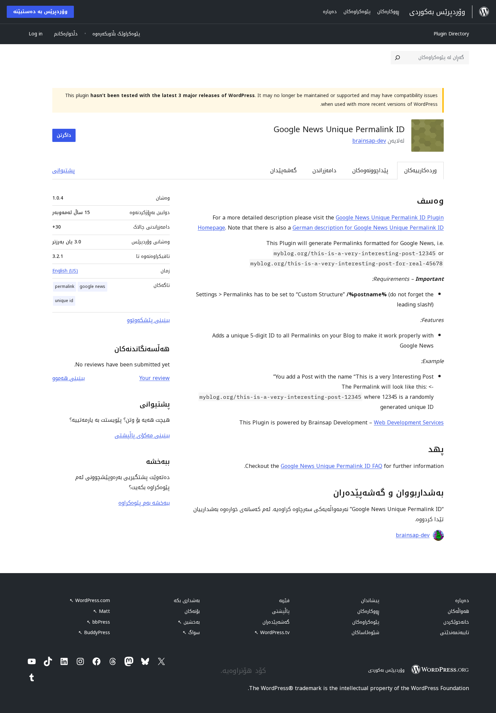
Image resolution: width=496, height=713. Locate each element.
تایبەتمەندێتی (454, 632)
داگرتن (64, 135)
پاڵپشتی (281, 611)
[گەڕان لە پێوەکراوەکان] (397, 57)
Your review (154, 378)
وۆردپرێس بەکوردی (386, 670)
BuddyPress (94, 632)
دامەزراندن (324, 170)
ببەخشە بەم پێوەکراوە (144, 503)
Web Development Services (409, 422)
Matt (101, 611)
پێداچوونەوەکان (370, 170)
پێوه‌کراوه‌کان (365, 622)
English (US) (65, 270)
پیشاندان (370, 600)
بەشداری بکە (187, 600)
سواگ (191, 632)
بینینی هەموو (68, 378)
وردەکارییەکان (420, 170)
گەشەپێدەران (276, 622)
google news (92, 286)
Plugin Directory (451, 33)
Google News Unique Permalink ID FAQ (331, 466)
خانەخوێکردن (456, 622)
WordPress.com (90, 600)
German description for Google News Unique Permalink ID (368, 227)
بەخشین (189, 622)
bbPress (98, 622)
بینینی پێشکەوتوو (148, 320)
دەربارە (462, 600)
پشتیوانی (63, 170)
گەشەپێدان (283, 170)
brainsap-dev (369, 141)
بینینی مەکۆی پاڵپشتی (142, 435)
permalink (64, 286)
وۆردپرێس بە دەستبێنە (40, 11)
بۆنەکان (192, 611)
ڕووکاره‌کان (368, 611)
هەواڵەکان (458, 611)
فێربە (284, 600)
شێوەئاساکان (365, 632)
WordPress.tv (272, 632)
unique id (64, 300)
